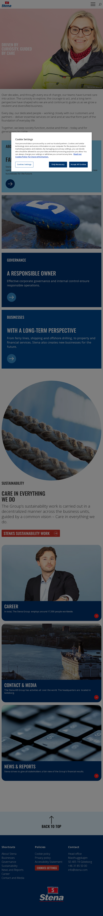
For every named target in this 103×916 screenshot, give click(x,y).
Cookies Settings (24, 164)
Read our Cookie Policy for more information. (48, 155)
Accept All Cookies (78, 164)
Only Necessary (58, 164)
